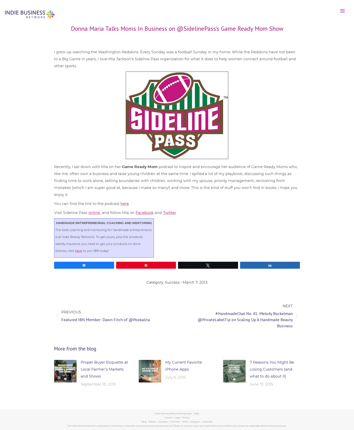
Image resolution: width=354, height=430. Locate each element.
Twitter (169, 212)
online (94, 212)
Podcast (152, 421)
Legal (177, 417)
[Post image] (65, 371)
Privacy (185, 417)
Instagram (195, 421)
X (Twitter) (175, 421)
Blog (144, 421)
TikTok (185, 421)
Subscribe (207, 421)
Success (172, 282)
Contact (169, 417)
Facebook (145, 212)
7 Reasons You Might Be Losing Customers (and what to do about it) (272, 369)
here (124, 203)
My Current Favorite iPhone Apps (183, 366)
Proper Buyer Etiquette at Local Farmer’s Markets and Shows (104, 369)
